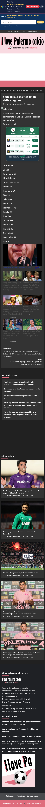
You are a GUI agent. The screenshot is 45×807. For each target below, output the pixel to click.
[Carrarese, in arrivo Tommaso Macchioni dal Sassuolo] (22, 515)
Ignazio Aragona (23, 702)
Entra (40, 22)
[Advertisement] (22, 66)
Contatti (5, 711)
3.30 (12, 146)
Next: (26, 361)
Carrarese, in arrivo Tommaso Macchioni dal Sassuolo (22, 390)
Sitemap (14, 711)
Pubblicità (21, 31)
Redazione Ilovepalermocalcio (14, 104)
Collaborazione (31, 31)
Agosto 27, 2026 (28, 495)
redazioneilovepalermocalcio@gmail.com (19, 708)
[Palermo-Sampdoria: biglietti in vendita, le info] (22, 556)
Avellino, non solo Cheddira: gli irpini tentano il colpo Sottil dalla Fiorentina (19, 383)
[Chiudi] (5, 6)
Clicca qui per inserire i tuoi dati (10, 26)
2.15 (21, 140)
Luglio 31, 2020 (30, 104)
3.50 (12, 140)
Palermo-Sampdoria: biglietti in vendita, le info (21, 397)
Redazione (12, 31)
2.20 (21, 146)
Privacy (22, 711)
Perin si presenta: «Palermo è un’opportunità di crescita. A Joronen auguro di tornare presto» (22, 405)
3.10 (17, 140)
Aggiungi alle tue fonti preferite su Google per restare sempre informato (17, 6)
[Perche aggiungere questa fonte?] (42, 6)
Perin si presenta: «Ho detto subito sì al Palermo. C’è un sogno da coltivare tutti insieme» (20, 414)
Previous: (22, 353)
